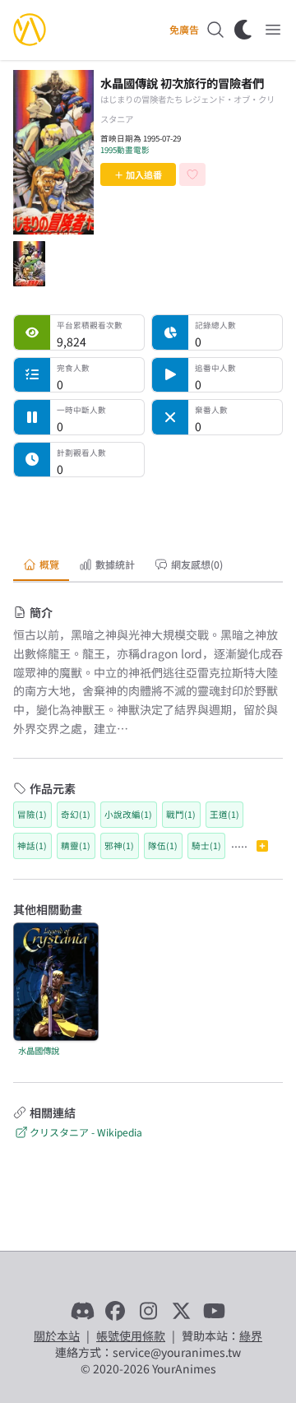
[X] (180, 1310)
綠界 (250, 1335)
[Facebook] (115, 1310)
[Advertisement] (148, 511)
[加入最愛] (192, 174)
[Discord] (82, 1310)
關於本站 (57, 1335)
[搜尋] (215, 29)
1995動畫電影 (125, 150)
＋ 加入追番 (138, 174)
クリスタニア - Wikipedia (86, 1132)
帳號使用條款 (130, 1335)
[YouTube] (213, 1310)
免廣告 (184, 29)
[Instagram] (148, 1310)
